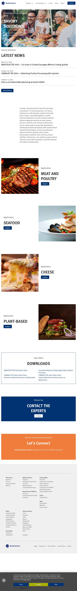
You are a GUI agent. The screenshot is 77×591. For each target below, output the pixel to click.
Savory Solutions (10, 483)
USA (24, 531)
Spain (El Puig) (27, 525)
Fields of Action (44, 485)
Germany (25, 515)
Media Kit (42, 505)
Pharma (8, 481)
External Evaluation (45, 489)
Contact (38, 416)
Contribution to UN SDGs (47, 487)
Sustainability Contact (46, 491)
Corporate (8, 533)
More (56, 584)
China (24, 513)
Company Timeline (11, 523)
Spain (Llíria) (26, 529)
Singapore (26, 523)
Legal (35, 546)
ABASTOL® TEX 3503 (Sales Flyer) (15, 370)
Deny (21, 584)
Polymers (25, 479)
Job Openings (43, 497)
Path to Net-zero (44, 483)
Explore (45, 184)
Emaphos (25, 535)
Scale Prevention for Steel (30, 495)
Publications (43, 503)
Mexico (25, 519)
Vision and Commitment (46, 481)
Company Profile (10, 513)
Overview (42, 479)
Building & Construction (30, 481)
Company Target (10, 515)
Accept (38, 584)
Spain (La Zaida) (27, 527)
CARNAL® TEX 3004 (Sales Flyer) (15, 375)
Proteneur (25, 497)
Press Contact (43, 507)
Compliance (42, 546)
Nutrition (8, 479)
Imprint (69, 546)
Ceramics (25, 483)
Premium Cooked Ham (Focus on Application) (19, 377)
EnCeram (25, 493)
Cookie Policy (61, 546)
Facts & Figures (10, 517)
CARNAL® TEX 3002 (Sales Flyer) (49, 375)
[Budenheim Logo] (9, 3)
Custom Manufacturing (29, 487)
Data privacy (27, 579)
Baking (8, 485)
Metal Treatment (27, 485)
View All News (7, 90)
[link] (51, 3)
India (24, 517)
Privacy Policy (51, 546)
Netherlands (26, 521)
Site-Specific (9, 535)
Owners (8, 527)
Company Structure (11, 525)
